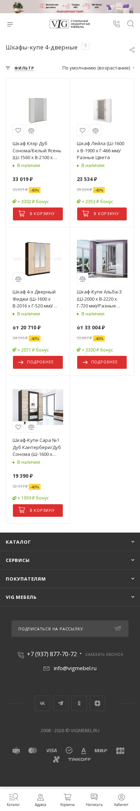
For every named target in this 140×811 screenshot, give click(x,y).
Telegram (61, 703)
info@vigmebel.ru (75, 668)
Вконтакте (42, 703)
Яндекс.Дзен (97, 703)
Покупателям (26, 579)
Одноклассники (79, 703)
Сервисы (18, 560)
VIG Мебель (21, 597)
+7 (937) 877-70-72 (52, 654)
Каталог (18, 542)
